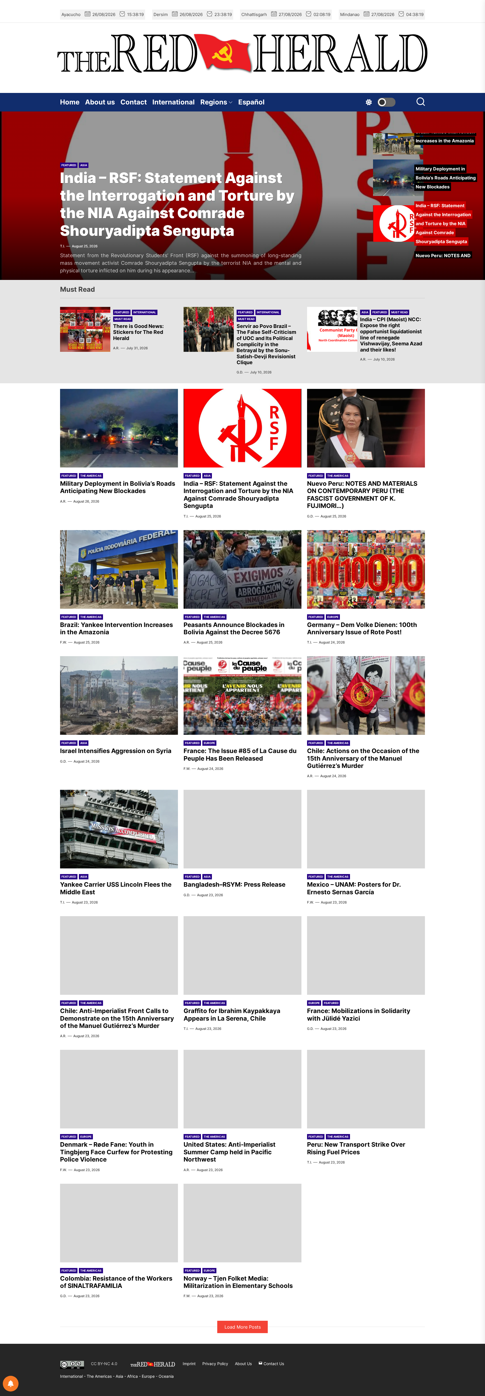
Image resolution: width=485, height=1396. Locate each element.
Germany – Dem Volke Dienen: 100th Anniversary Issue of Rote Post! (362, 628)
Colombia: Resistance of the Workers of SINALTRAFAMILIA (116, 1282)
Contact (133, 102)
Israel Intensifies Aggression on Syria (115, 750)
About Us (243, 1363)
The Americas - (101, 1376)
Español (251, 102)
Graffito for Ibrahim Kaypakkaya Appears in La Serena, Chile (232, 1014)
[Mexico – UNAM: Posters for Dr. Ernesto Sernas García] (366, 829)
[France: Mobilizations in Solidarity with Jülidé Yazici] (366, 955)
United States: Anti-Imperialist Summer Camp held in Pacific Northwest (230, 1152)
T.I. (186, 516)
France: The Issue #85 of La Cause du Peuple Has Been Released (240, 754)
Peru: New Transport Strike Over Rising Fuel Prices (356, 1148)
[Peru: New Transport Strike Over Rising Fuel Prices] (366, 1089)
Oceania (166, 1376)
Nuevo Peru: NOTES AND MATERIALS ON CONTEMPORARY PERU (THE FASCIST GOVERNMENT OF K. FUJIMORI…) (166, 195)
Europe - (150, 1376)
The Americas (91, 147)
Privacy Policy (215, 1363)
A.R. (116, 348)
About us (100, 102)
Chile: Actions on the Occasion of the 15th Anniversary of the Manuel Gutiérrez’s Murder (363, 758)
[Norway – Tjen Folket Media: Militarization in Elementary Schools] (242, 1223)
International (173, 102)
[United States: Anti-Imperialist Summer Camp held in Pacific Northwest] (242, 1089)
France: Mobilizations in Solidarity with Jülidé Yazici (358, 1014)
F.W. (63, 642)
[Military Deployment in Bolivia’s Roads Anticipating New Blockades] (119, 428)
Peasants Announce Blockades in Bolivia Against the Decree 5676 (234, 628)
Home (69, 102)
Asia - (121, 1376)
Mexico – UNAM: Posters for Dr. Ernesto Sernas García (354, 888)
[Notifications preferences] (11, 1384)
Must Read (123, 319)
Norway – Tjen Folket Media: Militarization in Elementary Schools (238, 1282)
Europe (332, 617)
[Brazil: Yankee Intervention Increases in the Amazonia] (119, 569)
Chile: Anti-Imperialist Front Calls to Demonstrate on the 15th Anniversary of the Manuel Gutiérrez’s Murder (117, 1018)
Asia (365, 312)
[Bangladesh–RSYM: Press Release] (242, 829)
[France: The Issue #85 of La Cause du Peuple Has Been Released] (242, 695)
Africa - (134, 1376)
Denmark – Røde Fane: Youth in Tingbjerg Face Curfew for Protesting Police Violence (116, 1152)
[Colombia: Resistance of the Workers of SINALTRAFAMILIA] (119, 1223)
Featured (68, 147)
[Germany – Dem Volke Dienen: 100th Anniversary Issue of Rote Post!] (366, 569)
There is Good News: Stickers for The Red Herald (138, 332)
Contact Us (273, 1363)
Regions (213, 102)
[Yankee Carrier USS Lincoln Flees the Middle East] (119, 829)
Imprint (189, 1363)
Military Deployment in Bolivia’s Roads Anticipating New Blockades (117, 487)
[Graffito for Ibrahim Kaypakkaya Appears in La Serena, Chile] (242, 955)
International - (73, 1376)
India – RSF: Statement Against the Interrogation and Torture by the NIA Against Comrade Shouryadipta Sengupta (238, 494)
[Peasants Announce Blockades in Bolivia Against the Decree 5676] (242, 569)
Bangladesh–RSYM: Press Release (234, 884)
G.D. (63, 246)
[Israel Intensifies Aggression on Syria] (119, 695)
